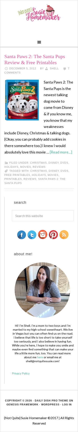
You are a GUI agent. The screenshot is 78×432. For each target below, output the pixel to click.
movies (25, 167)
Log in (67, 404)
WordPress (50, 404)
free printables (17, 175)
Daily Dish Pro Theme (51, 400)
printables (13, 179)
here (40, 357)
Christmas (38, 162)
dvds (64, 162)
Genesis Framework (22, 404)
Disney (53, 162)
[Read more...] (61, 152)
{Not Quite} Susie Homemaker (39, 13)
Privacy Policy (21, 373)
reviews (39, 167)
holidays (11, 167)
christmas (38, 170)
